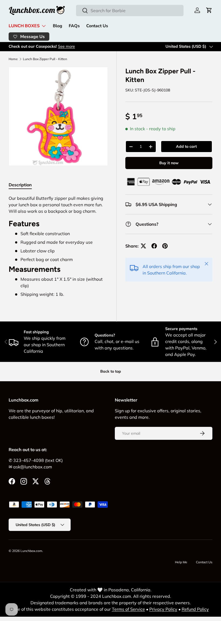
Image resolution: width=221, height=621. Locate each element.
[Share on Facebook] (154, 246)
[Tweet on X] (143, 246)
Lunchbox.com (31, 551)
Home (13, 59)
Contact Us (97, 26)
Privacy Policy (163, 609)
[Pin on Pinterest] (165, 246)
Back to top (110, 371)
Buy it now (168, 162)
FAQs (74, 26)
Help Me (181, 562)
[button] (209, 10)
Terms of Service (128, 609)
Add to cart (186, 146)
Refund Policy (195, 609)
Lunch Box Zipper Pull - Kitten (45, 59)
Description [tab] (20, 184)
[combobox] (130, 10)
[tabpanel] (58, 246)
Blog (57, 26)
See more (66, 46)
